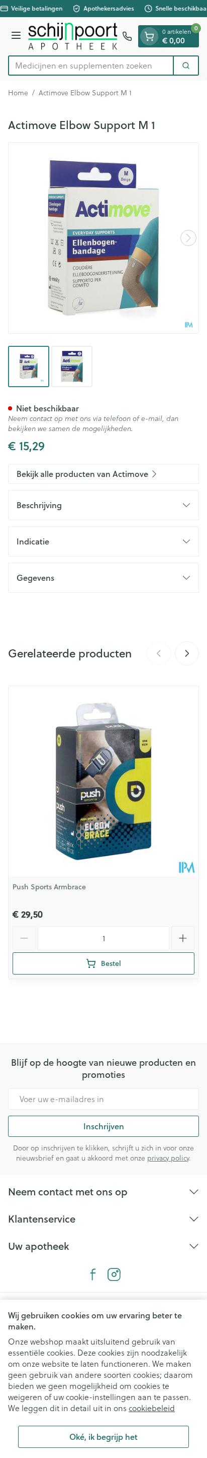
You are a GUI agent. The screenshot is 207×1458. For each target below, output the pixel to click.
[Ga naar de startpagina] (73, 36)
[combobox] (91, 65)
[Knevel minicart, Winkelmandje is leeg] (149, 36)
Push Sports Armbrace (49, 887)
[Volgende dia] (187, 653)
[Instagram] (114, 1274)
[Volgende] (188, 238)
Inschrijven (103, 1126)
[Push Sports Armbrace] (103, 781)
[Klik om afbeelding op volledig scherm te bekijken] (103, 238)
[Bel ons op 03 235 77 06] (127, 36)
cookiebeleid (152, 1408)
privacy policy (168, 1158)
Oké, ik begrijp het (103, 1436)
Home (18, 93)
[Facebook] (92, 1274)
